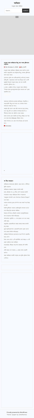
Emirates (8, 126)
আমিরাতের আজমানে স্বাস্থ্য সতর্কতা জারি (13, 189)
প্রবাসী (24, 67)
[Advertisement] (17, 37)
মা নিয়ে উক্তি (7, 94)
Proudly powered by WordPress (17, 412)
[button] (16, 17)
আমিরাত (17, 3)
